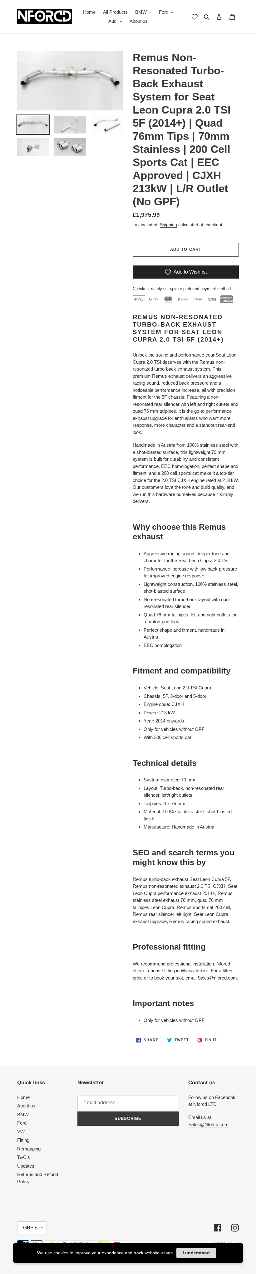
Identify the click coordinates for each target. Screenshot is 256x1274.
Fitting (23, 1140)
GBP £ (30, 1227)
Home (23, 1097)
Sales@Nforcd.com (208, 1124)
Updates (25, 1166)
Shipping (168, 224)
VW (21, 1131)
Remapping (29, 1148)
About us (26, 1105)
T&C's (23, 1157)
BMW (23, 1114)
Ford (22, 1123)
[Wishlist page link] (195, 17)
